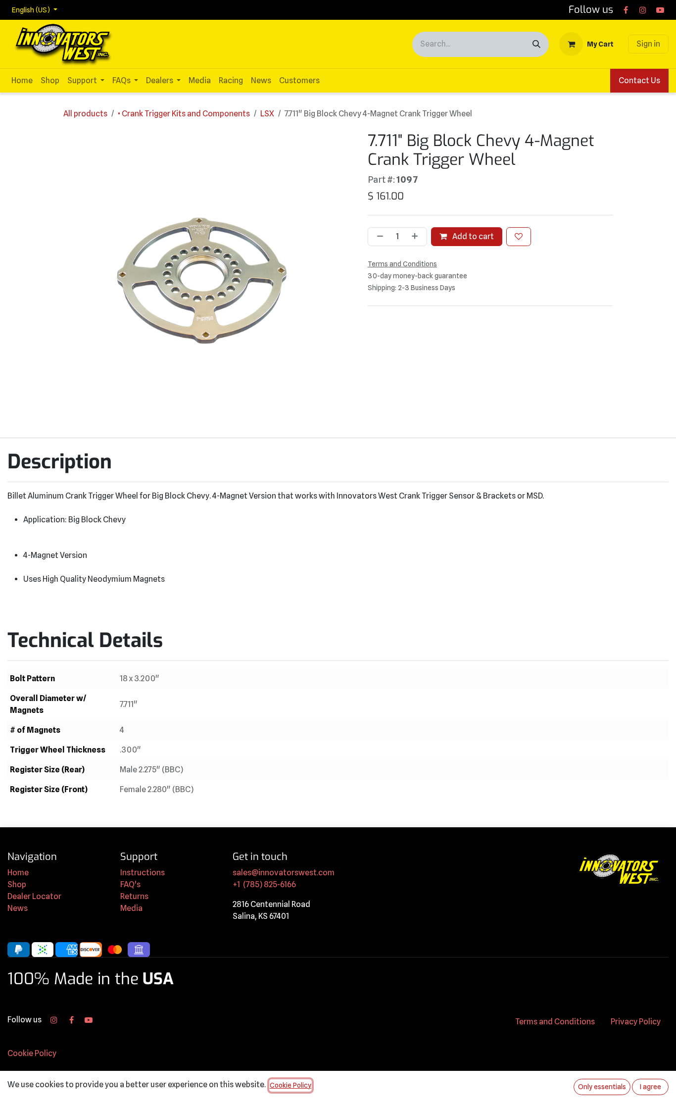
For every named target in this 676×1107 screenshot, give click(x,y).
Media (131, 908)
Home (18, 872)
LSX (267, 113)
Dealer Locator (34, 896)
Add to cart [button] (472, 236)
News (17, 908)
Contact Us (639, 80)
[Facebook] (625, 10)
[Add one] (417, 237)
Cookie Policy (31, 1053)
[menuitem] (22, 81)
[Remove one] (378, 237)
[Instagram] (643, 10)
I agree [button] (650, 1087)
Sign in (648, 44)
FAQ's (130, 884)
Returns (134, 896)
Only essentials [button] (602, 1087)
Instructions (142, 872)
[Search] (536, 44)
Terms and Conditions (555, 1021)
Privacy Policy (636, 1021)
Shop (16, 884)
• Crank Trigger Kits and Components (184, 113)
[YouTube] (660, 10)
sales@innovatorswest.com (284, 872)
